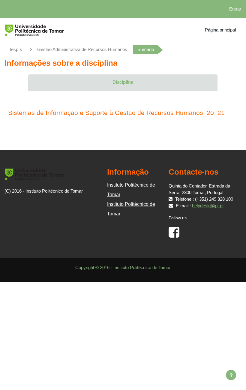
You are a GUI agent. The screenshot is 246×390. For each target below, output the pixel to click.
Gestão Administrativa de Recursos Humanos (82, 49)
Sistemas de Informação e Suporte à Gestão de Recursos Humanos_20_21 (116, 112)
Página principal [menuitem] (220, 30)
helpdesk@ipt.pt (208, 205)
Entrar (235, 9)
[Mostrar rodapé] (231, 375)
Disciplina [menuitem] (122, 82)
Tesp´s (15, 49)
